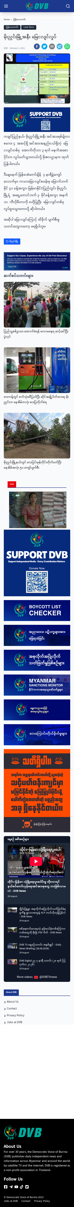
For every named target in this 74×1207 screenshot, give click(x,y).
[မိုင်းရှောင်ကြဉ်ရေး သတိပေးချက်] (37, 790)
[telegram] (60, 46)
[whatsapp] (67, 46)
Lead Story (29, 27)
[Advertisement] (37, 1079)
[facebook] (37, 46)
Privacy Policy (42, 1201)
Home (7, 19)
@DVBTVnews (48, 977)
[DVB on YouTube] (16, 1187)
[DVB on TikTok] (22, 1187)
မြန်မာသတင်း (19, 19)
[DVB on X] (27, 1187)
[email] (52, 46)
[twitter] (44, 46)
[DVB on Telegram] (11, 1187)
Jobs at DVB (11, 1201)
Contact (25, 1201)
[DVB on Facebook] (6, 1187)
